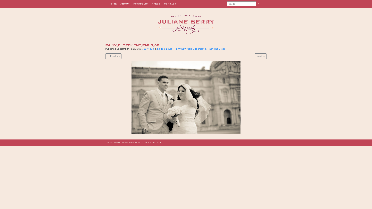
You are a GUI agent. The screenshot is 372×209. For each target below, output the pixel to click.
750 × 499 (148, 48)
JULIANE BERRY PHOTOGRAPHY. (127, 143)
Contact (170, 4)
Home (113, 4)
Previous (113, 56)
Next (261, 56)
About (125, 4)
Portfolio (140, 4)
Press (156, 4)
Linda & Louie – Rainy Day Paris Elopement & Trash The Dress (191, 48)
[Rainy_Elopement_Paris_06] (186, 97)
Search (262, 5)
